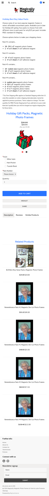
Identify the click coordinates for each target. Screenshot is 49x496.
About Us (5, 445)
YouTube (4, 461)
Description (8, 215)
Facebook (7, 461)
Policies (5, 452)
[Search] (9, 2)
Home (4, 442)
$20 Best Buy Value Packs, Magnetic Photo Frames (24, 270)
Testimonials (6, 449)
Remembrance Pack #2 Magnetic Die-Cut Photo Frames (24, 345)
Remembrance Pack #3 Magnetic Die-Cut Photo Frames (24, 382)
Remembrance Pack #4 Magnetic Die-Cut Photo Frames (24, 419)
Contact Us (6, 447)
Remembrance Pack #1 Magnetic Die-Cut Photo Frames (24, 307)
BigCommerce (14, 493)
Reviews (19, 215)
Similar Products (32, 215)
